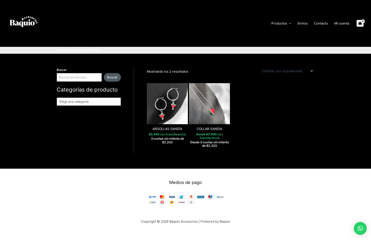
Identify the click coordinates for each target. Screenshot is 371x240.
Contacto (321, 23)
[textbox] (86, 101)
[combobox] (89, 101)
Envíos (303, 23)
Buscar (62, 70)
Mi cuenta (341, 23)
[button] (289, 23)
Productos (279, 23)
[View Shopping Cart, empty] (360, 23)
